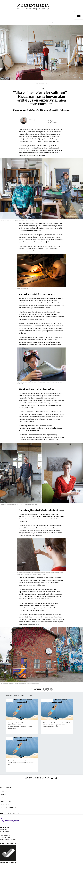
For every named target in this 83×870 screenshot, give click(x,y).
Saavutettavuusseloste (10, 808)
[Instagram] (56, 778)
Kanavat (4, 794)
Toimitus (4, 791)
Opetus (3, 797)
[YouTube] (52, 778)
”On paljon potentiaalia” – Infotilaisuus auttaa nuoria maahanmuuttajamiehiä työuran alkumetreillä (20, 725)
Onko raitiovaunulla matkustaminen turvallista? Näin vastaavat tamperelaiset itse (21, 762)
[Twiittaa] (47, 689)
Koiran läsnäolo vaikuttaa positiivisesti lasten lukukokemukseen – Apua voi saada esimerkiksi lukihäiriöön (57, 724)
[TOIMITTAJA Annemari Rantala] (32, 125)
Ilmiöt (10, 700)
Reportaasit (41, 83)
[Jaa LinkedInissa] (51, 689)
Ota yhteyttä (6, 801)
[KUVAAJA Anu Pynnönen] (54, 125)
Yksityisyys (5, 804)
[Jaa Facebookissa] (44, 689)
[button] (78, 15)
